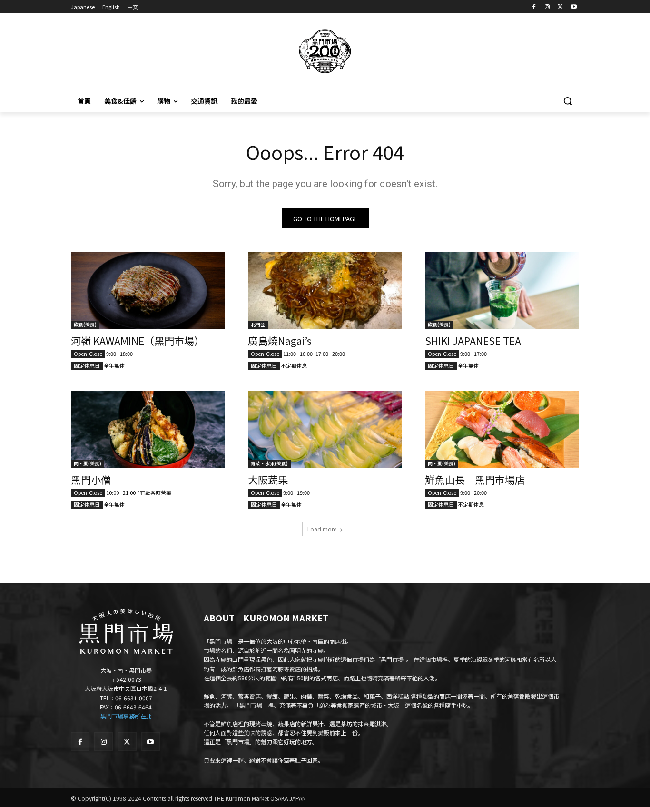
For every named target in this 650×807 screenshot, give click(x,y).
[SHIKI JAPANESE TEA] (502, 290)
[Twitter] (560, 6)
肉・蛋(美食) (87, 463)
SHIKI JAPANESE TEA (473, 341)
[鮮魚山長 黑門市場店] (502, 429)
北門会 (258, 324)
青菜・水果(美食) (269, 463)
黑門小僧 (91, 479)
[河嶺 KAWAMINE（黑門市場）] (148, 290)
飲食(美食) (85, 324)
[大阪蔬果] (325, 429)
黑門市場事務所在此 (126, 716)
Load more (321, 529)
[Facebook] (534, 6)
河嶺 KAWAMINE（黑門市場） (137, 341)
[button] (567, 100)
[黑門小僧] (148, 429)
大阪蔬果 (268, 479)
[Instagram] (547, 6)
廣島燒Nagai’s (280, 341)
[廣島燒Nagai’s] (325, 290)
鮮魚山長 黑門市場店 (475, 479)
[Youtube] (573, 6)
